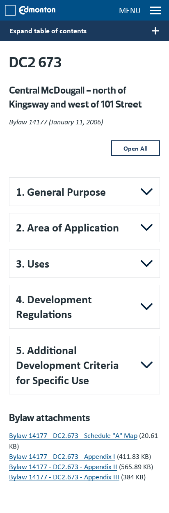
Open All (135, 148)
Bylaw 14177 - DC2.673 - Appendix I (62, 456)
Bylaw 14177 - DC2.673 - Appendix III (64, 477)
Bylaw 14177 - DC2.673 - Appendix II (63, 467)
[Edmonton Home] (30, 10)
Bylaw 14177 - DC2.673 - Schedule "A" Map (73, 435)
